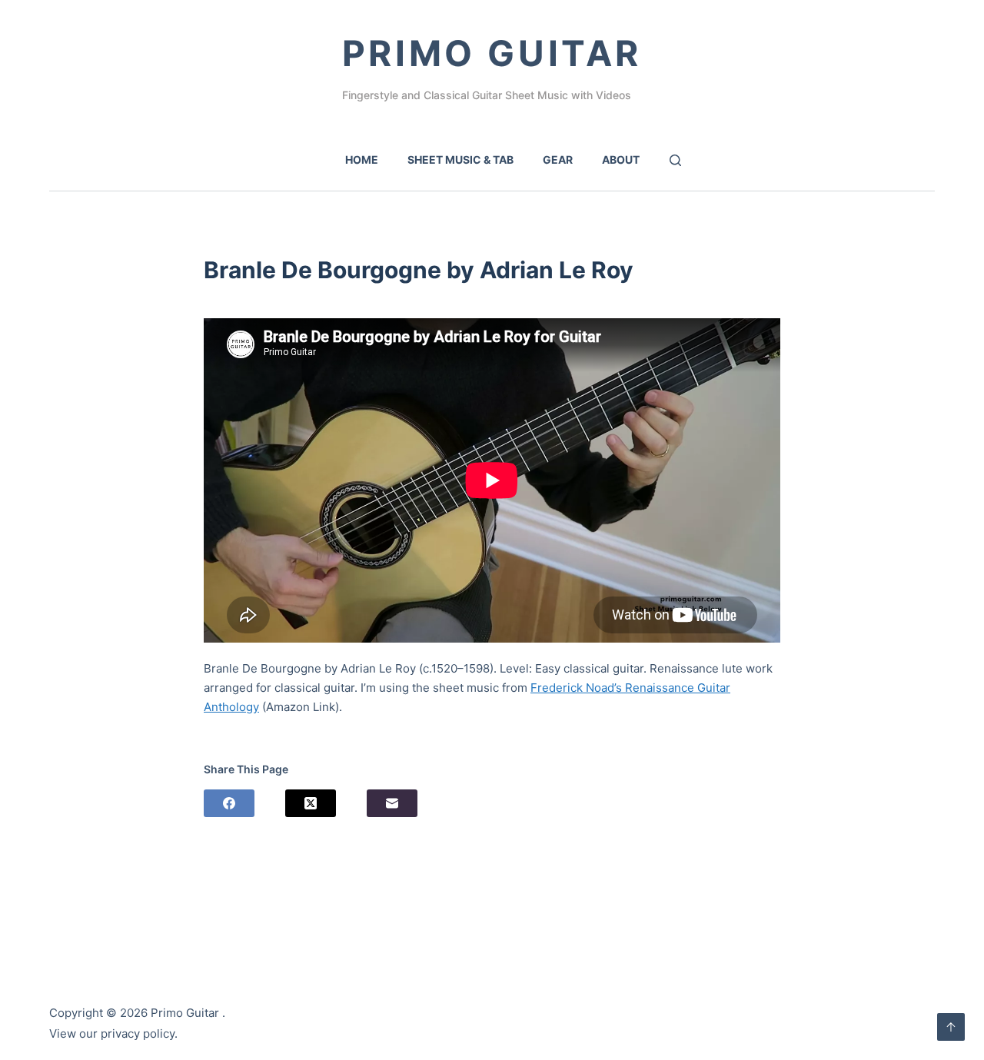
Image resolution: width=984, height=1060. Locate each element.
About (621, 159)
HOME (361, 159)
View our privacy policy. (113, 1033)
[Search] (675, 160)
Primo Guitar (492, 53)
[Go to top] (951, 1027)
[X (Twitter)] (310, 803)
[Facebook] (229, 803)
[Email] (392, 803)
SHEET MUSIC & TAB (460, 159)
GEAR (558, 159)
